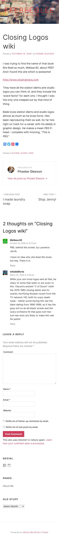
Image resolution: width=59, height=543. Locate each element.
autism (15, 153)
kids (31, 153)
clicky (24, 153)
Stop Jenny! (47, 197)
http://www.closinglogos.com (21, 79)
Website (7, 410)
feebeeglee (29, 10)
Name (7, 389)
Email (6, 400)
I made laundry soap (14, 199)
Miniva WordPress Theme (35, 532)
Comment (8, 352)
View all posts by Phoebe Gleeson (26, 178)
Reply (12, 265)
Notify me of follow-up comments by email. (27, 421)
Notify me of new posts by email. (22, 427)
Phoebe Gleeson (45, 54)
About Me (8, 485)
